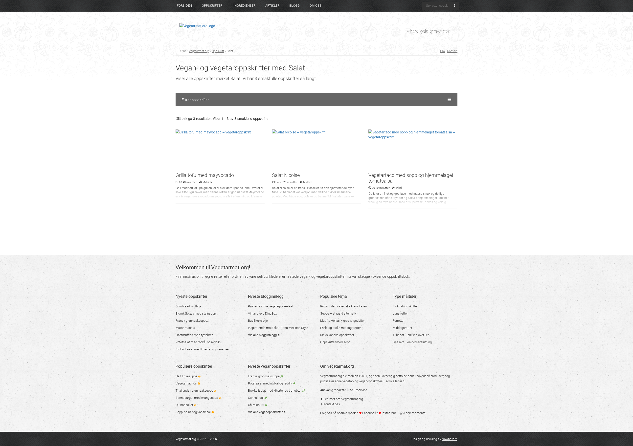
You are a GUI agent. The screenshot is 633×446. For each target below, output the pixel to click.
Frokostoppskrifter (405, 306)
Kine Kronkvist (357, 390)
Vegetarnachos (187, 383)
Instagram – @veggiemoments (403, 413)
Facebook (369, 413)
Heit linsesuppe (187, 376)
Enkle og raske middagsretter (340, 328)
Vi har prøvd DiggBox (262, 313)
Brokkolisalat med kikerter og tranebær (275, 390)
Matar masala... (186, 328)
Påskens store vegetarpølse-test (270, 306)
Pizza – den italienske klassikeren (343, 306)
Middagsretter (402, 328)
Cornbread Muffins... (189, 306)
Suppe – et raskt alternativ (338, 313)
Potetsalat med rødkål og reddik (270, 383)
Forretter (399, 320)
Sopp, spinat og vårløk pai (193, 412)
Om (442, 51)
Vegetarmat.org (199, 51)
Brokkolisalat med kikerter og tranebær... (203, 349)
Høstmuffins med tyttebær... (195, 335)
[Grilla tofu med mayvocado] (220, 150)
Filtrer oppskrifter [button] (195, 99)
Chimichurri (256, 405)
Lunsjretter (400, 313)
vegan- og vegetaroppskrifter (323, 276)
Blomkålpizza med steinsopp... (197, 313)
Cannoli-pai (256, 398)
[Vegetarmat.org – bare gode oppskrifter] (197, 25)
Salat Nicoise (286, 175)
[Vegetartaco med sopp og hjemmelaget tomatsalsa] (412, 150)
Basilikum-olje (258, 320)
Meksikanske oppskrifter (337, 335)
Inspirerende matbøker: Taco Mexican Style (278, 328)
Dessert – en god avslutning (412, 342)
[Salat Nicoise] (316, 150)
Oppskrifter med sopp (335, 342)
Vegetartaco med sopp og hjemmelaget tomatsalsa (410, 178)
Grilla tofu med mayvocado (205, 175)
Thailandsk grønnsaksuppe (195, 390)
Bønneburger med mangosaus (197, 398)
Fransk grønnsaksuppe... (192, 320)
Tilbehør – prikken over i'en (411, 335)
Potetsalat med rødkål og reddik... (199, 342)
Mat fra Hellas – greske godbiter (342, 320)
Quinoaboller (185, 405)
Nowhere (449, 439)
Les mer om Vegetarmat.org (343, 399)
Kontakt (452, 51)
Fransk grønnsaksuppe (264, 376)
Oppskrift (218, 51)
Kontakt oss (331, 404)
